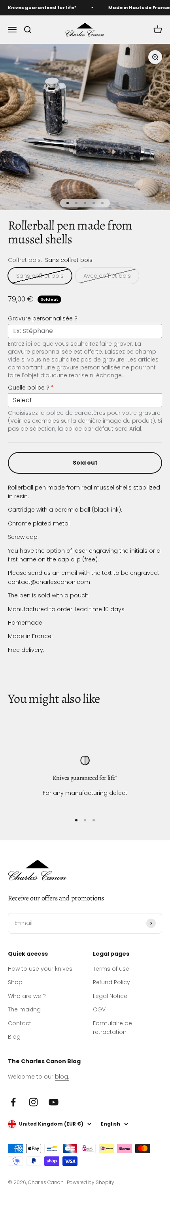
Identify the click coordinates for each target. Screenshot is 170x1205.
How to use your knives (40, 969)
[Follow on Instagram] (33, 1102)
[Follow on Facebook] (13, 1102)
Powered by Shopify (90, 1182)
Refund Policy (111, 982)
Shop (15, 982)
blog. (62, 1077)
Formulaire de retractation (112, 1027)
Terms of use (111, 969)
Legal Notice (110, 996)
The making (24, 1009)
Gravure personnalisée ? (42, 318)
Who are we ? (27, 996)
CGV (99, 1009)
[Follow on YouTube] (53, 1102)
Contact (19, 1023)
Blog (14, 1037)
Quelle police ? (31, 388)
